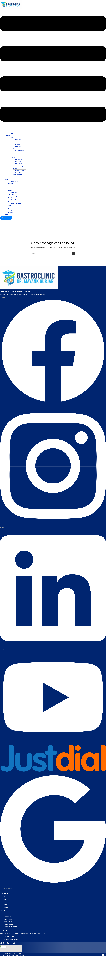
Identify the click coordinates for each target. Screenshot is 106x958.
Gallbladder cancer (17, 154)
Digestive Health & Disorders (14, 182)
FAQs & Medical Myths (13, 189)
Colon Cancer (18, 142)
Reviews (13, 132)
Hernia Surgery (19, 159)
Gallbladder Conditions (12, 193)
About (6, 130)
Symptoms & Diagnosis (13, 211)
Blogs (6, 179)
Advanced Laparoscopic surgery (18, 173)
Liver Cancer (18, 152)
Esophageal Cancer (17, 147)
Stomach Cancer (19, 150)
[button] (53, 69)
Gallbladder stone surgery (19, 167)
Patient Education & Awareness (14, 186)
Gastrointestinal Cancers (13, 200)
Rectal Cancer (19, 144)
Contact (7, 214)
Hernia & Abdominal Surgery (14, 204)
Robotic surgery (19, 170)
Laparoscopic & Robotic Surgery (13, 197)
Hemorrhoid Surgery (17, 164)
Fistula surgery (19, 161)
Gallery (13, 133)
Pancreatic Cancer (17, 140)
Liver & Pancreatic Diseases (14, 207)
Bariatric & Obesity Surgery (19, 176)
